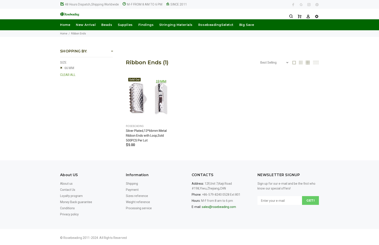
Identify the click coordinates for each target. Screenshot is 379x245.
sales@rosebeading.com (219, 207)
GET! (310, 200)
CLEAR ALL (67, 75)
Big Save (246, 25)
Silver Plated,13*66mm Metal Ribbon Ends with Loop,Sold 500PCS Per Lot (146, 135)
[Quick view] (164, 83)
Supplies (125, 25)
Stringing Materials (176, 25)
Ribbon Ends (78, 33)
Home (65, 25)
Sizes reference (137, 196)
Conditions (67, 208)
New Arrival (86, 25)
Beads (106, 25)
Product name (37, 227)
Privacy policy (69, 214)
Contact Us (67, 189)
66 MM (69, 68)
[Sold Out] (148, 98)
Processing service (139, 208)
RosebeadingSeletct (216, 25)
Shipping (132, 183)
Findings (146, 25)
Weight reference (138, 202)
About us (66, 183)
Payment (132, 189)
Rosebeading (135, 126)
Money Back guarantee (76, 202)
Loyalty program (71, 196)
